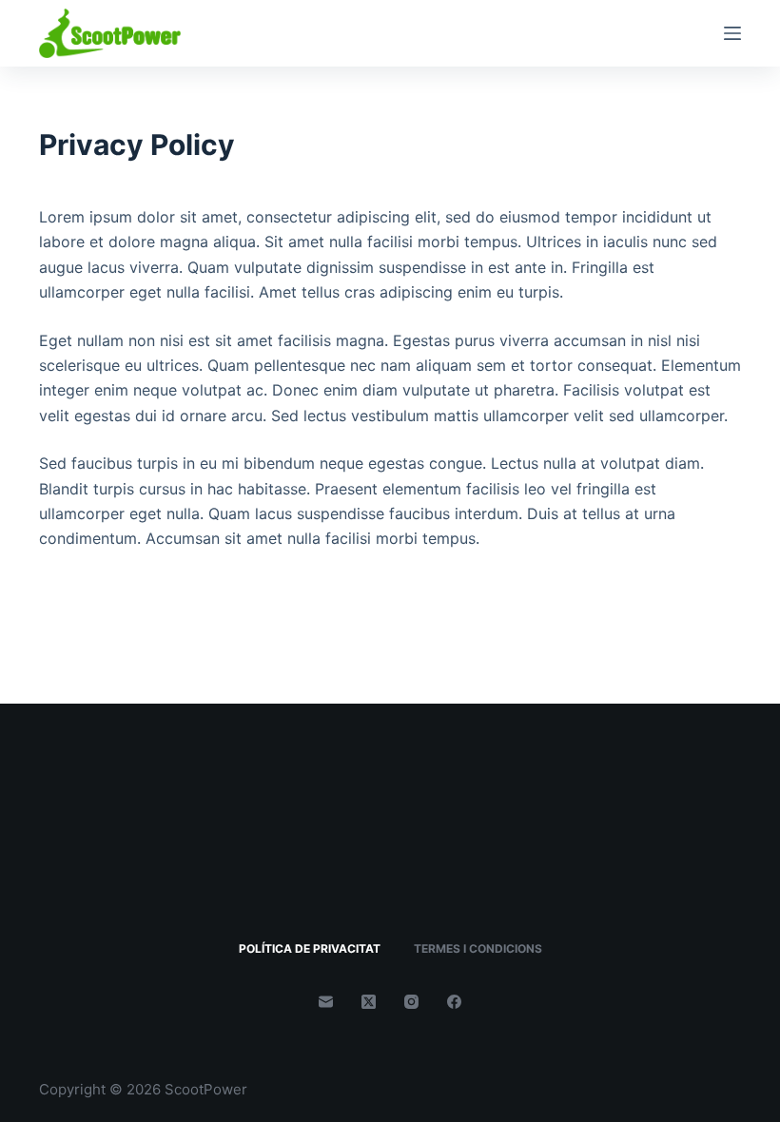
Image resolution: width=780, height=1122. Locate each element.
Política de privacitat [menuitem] (309, 948)
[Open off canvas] (732, 33)
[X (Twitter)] (368, 1002)
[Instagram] (411, 1002)
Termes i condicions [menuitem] (478, 948)
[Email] (326, 1002)
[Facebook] (454, 1002)
